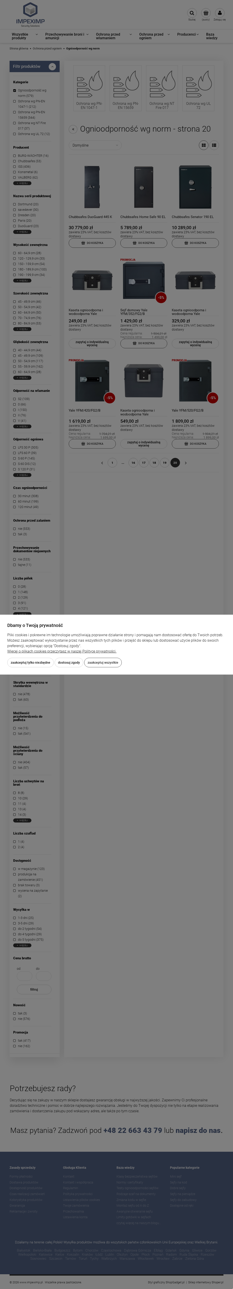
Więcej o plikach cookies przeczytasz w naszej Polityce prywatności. (61, 651)
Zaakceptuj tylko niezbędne (30, 662)
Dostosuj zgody (69, 662)
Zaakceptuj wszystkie (103, 662)
